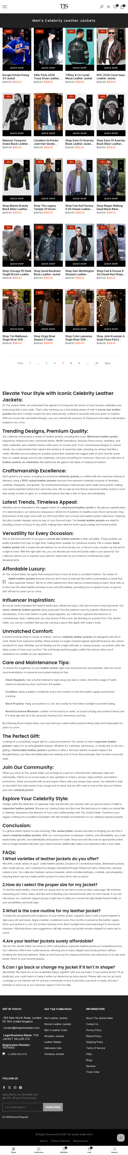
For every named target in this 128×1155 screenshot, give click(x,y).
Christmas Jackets (54, 1054)
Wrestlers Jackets (54, 1036)
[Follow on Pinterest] (20, 1088)
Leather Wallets (52, 1042)
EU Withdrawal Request (15, 1117)
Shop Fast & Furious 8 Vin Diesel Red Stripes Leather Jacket (110, 272)
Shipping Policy (94, 1042)
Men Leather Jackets (56, 1018)
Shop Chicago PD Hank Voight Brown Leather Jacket (16, 272)
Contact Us (92, 1024)
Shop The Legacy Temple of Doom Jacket (45, 207)
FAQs (89, 1054)
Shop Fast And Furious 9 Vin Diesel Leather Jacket (79, 207)
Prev (20, 363)
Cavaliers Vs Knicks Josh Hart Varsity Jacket (46, 142)
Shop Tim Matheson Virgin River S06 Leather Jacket (15, 338)
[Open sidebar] (4, 582)
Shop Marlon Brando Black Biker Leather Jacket (15, 207)
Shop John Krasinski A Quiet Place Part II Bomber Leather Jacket (111, 338)
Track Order (93, 1071)
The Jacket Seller (76, 1134)
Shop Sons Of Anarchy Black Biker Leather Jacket (111, 142)
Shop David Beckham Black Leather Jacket (47, 272)
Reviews (91, 1066)
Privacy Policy (94, 1030)
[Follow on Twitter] (9, 1088)
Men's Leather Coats (55, 1030)
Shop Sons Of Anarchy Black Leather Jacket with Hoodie (79, 142)
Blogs (89, 1060)
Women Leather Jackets (57, 1024)
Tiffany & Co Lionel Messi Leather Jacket (78, 76)
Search (44, 1140)
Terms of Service (95, 1048)
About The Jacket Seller (99, 1018)
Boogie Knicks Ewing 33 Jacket (15, 76)
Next (107, 363)
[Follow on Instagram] (15, 1088)
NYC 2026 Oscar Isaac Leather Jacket (111, 76)
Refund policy (80, 1140)
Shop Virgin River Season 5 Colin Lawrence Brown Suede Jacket (45, 338)
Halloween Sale (53, 1048)
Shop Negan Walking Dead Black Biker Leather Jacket (110, 207)
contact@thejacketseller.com (21, 1028)
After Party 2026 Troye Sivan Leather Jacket (46, 76)
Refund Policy (94, 1036)
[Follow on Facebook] (4, 1088)
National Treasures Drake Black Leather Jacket (15, 142)
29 (96, 363)
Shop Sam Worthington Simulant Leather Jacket (79, 272)
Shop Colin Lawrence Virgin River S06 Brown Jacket (78, 338)
